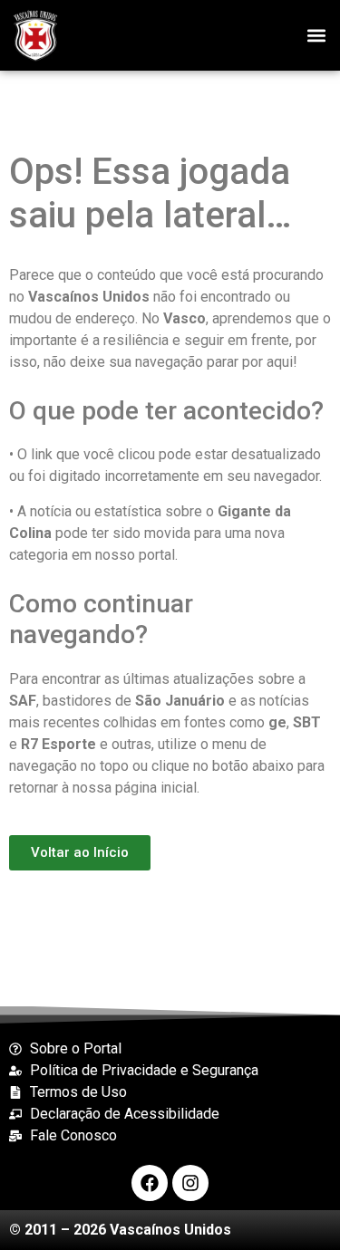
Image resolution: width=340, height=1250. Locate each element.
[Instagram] (190, 1183)
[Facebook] (149, 1183)
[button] (316, 35)
